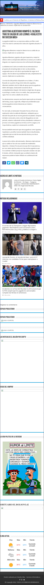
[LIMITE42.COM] (22, 7)
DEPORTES (9, 24)
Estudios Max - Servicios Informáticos (28, 577)
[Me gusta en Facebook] (17, 162)
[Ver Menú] (3, 5)
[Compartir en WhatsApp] (13, 162)
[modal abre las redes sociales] (26, 162)
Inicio (3, 24)
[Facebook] (19, 579)
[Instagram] (22, 579)
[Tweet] (8, 162)
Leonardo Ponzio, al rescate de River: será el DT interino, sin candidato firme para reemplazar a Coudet (20, 259)
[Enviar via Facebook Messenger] (22, 162)
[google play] (24, 579)
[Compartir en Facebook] (4, 162)
